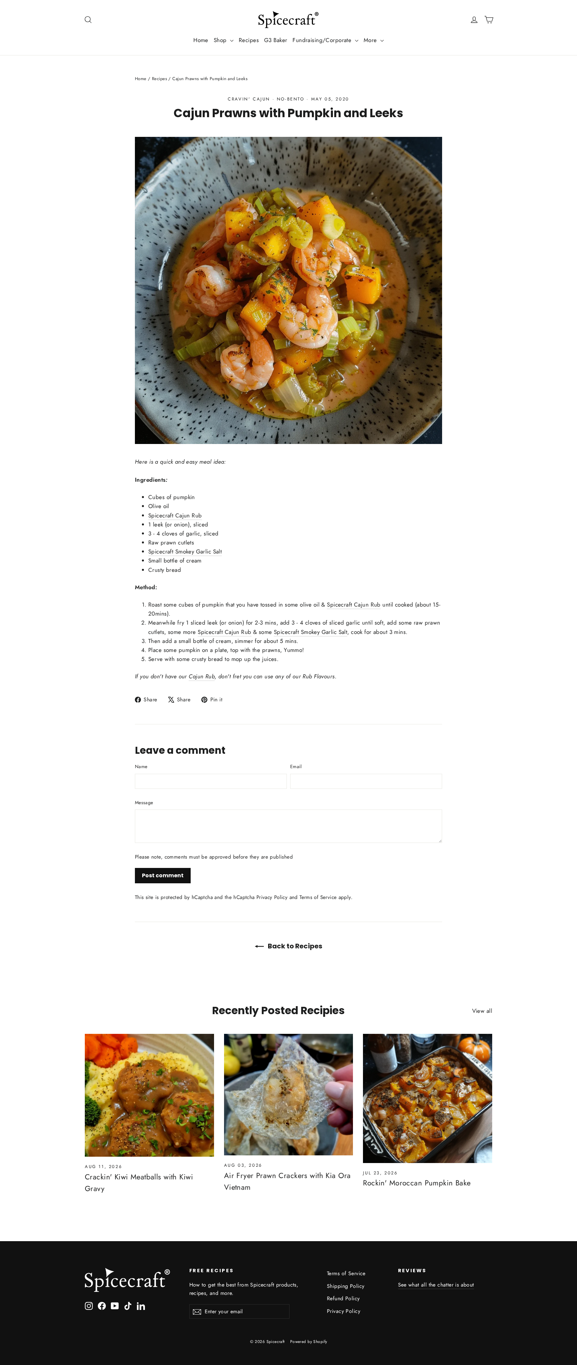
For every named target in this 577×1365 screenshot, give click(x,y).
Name (141, 766)
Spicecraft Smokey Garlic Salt (185, 551)
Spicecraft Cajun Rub (175, 515)
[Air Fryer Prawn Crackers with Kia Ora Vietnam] (288, 1094)
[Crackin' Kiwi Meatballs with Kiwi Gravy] (149, 1095)
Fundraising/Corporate (323, 40)
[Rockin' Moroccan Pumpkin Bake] (427, 1098)
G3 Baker (275, 40)
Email (296, 766)
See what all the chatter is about (436, 1285)
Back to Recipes (294, 946)
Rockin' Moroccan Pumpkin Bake (416, 1182)
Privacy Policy (271, 897)
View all (482, 1011)
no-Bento (291, 99)
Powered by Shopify (308, 1342)
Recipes (249, 40)
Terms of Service (318, 897)
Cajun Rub (202, 676)
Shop (221, 40)
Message (144, 802)
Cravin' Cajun (249, 99)
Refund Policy (343, 1298)
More (371, 40)
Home (200, 40)
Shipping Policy (345, 1286)
